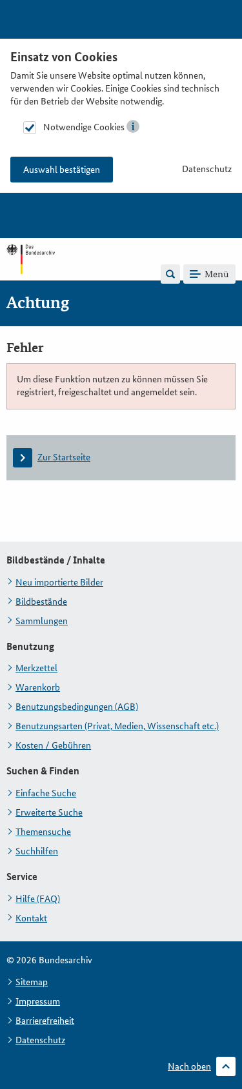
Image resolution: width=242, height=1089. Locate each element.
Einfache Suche (45, 793)
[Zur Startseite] (30, 273)
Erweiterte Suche (49, 812)
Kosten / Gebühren (53, 745)
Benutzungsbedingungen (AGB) (76, 706)
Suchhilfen (36, 851)
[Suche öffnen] (170, 274)
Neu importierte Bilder (59, 582)
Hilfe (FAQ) (37, 899)
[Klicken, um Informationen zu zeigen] (132, 126)
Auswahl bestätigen (61, 169)
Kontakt (31, 918)
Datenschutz (207, 169)
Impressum (37, 1001)
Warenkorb (37, 687)
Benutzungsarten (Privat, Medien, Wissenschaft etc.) (117, 726)
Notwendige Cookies (84, 127)
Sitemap (31, 982)
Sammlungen (41, 621)
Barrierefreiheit (44, 1020)
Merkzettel (36, 668)
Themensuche (43, 832)
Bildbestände (41, 601)
